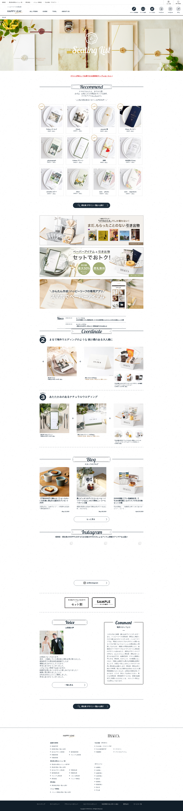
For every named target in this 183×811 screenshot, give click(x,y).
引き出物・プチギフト (51, 2)
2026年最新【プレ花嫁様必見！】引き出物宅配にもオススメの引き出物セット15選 (100, 320)
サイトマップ (41, 804)
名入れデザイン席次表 (58, 770)
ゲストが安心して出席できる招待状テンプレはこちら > (92, 76)
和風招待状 (55, 755)
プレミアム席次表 (57, 776)
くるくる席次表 (75, 776)
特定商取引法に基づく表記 (110, 804)
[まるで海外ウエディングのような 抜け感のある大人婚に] (76, 342)
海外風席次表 (55, 773)
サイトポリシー (55, 804)
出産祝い (98, 770)
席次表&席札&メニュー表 (15, 2)
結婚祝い (98, 767)
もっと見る (91, 519)
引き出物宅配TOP (101, 749)
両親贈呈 (98, 752)
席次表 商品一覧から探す (59, 767)
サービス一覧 (138, 804)
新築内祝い (99, 784)
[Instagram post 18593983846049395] (91, 557)
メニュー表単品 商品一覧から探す (61, 792)
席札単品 (28, 2)
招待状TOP (55, 746)
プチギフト (118, 749)
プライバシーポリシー (71, 804)
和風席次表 (74, 773)
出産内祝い (99, 776)
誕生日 (98, 779)
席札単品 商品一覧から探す (59, 785)
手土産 (98, 790)
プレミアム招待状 (76, 755)
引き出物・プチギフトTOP (103, 746)
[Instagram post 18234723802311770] (125, 557)
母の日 (98, 787)
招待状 (4, 2)
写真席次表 (74, 770)
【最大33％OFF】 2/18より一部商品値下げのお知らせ (91, 326)
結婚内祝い (99, 773)
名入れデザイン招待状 (58, 752)
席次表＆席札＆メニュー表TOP (60, 764)
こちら (95, 96)
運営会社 (126, 804)
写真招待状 (55, 757)
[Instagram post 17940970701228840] (57, 557)
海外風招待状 (74, 752)
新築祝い (98, 781)
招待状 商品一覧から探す (59, 749)
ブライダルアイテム (121, 752)
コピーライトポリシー (90, 804)
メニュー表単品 (37, 2)
